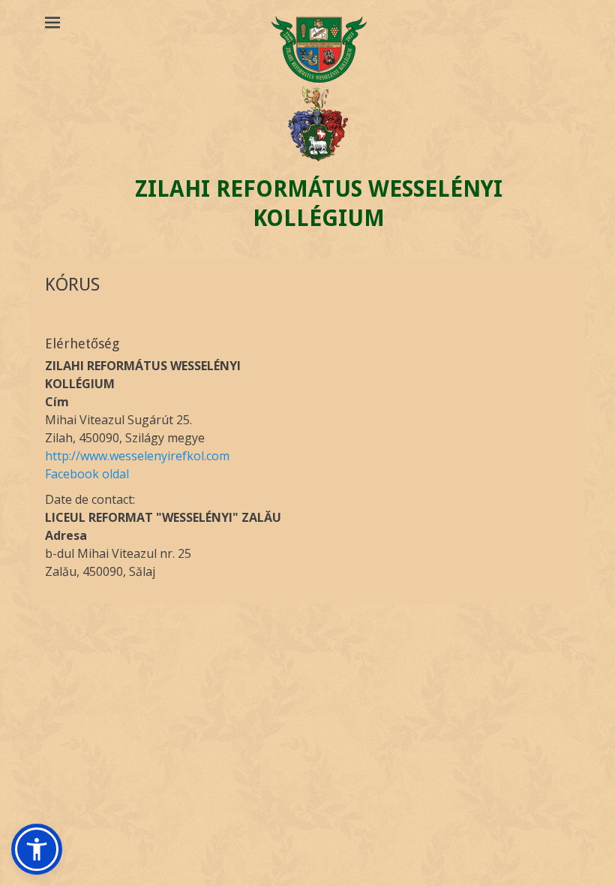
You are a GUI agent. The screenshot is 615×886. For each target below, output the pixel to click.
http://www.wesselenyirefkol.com (137, 456)
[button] (36, 849)
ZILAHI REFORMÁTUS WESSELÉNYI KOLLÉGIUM (318, 203)
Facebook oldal (87, 474)
